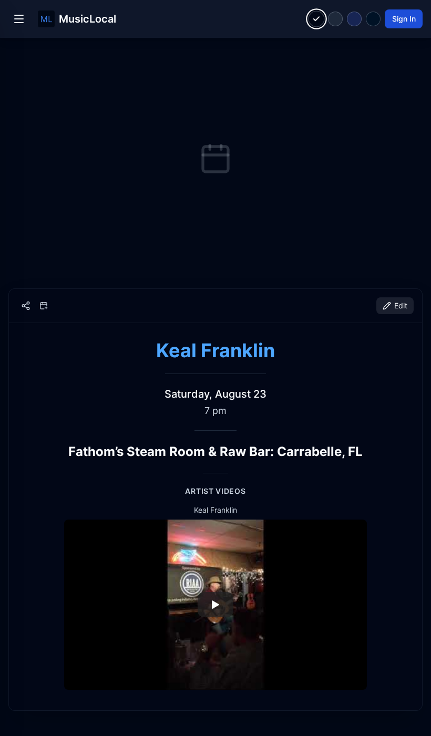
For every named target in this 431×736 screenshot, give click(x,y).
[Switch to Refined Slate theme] (335, 19)
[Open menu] (18, 18)
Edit (400, 305)
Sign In (404, 18)
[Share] (25, 305)
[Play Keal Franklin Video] (215, 605)
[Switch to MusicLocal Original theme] (317, 19)
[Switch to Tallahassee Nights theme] (354, 19)
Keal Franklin (215, 350)
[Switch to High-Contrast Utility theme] (373, 19)
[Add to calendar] (43, 305)
